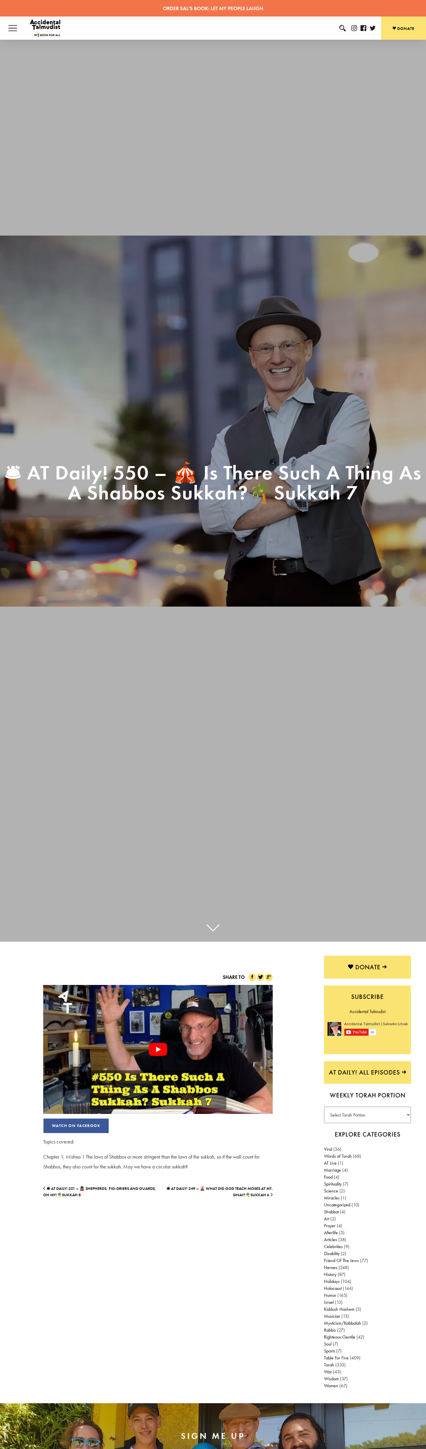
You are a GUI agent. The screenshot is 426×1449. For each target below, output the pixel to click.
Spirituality (333, 1184)
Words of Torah (338, 1156)
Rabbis (330, 1330)
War (328, 1372)
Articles (330, 1240)
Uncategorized (337, 1205)
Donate (405, 28)
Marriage (332, 1170)
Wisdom (331, 1379)
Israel (329, 1302)
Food (328, 1177)
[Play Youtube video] (158, 1049)
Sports (329, 1351)
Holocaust (333, 1288)
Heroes (330, 1267)
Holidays (332, 1281)
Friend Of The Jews (341, 1260)
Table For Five (336, 1358)
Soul (328, 1344)
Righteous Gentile (339, 1337)
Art (326, 1219)
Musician (332, 1316)
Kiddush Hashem (339, 1309)
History (330, 1274)
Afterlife (331, 1233)
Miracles (332, 1198)
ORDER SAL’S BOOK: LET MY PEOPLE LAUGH (213, 8)
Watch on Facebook (76, 1125)
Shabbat (331, 1212)
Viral (328, 1149)
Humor (330, 1295)
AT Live (330, 1163)
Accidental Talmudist (367, 1011)
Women (331, 1386)
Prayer (330, 1226)
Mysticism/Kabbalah (342, 1323)
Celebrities (333, 1246)
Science (331, 1191)
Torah (329, 1365)
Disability (332, 1253)
